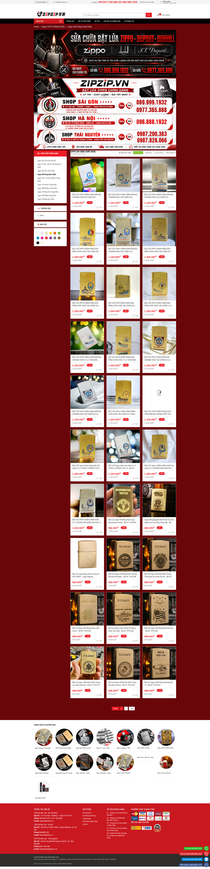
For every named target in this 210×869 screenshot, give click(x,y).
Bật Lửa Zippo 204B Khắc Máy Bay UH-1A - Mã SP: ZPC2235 (158, 683)
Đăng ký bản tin (61, 2)
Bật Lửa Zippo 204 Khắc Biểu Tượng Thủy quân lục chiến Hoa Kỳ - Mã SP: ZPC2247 (158, 575)
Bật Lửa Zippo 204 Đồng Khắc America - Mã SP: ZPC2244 (158, 629)
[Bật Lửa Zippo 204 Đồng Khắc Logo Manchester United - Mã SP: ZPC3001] (123, 500)
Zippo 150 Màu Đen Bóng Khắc (48, 192)
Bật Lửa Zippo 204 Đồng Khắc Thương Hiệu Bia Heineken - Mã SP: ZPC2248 (122, 575)
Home (36, 27)
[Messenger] (206, 864)
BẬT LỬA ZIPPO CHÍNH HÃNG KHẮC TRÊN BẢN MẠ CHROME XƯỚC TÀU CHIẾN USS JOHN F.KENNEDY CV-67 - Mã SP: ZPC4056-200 (158, 412)
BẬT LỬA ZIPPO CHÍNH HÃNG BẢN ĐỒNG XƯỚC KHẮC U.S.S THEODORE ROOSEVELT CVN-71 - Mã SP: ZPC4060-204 (122, 358)
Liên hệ (85, 824)
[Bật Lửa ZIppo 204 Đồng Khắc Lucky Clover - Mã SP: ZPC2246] (87, 609)
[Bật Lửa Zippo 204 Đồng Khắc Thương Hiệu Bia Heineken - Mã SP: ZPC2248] (123, 554)
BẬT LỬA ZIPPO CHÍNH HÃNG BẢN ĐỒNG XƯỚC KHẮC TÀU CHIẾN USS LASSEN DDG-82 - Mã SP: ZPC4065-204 (85, 304)
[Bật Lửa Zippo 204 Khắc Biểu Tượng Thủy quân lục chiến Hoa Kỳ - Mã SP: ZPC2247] (159, 554)
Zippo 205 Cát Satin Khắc (46, 170)
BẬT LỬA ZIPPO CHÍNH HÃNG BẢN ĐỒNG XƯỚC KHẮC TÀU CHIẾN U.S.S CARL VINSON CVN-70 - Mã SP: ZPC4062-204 (158, 304)
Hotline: (114, 2)
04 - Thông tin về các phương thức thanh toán (117, 829)
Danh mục (40, 21)
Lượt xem (158, 153)
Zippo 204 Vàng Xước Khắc (47, 174)
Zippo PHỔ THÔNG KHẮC (53, 27)
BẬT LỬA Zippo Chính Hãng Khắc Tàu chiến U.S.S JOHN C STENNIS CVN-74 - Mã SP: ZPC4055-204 (87, 467)
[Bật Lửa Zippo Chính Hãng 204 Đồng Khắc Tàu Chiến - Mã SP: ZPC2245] (123, 609)
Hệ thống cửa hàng (89, 815)
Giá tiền (148, 153)
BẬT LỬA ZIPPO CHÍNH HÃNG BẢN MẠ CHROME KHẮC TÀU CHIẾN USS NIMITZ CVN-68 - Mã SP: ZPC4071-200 (123, 196)
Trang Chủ (70, 21)
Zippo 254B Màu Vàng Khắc (47, 195)
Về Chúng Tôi (87, 813)
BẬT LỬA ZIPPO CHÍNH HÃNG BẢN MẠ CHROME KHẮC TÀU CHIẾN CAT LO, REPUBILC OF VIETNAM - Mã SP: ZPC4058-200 (86, 412)
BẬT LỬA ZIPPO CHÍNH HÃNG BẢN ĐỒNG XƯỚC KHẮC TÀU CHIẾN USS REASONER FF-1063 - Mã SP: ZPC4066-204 (157, 250)
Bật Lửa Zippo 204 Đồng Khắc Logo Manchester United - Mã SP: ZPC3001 (122, 521)
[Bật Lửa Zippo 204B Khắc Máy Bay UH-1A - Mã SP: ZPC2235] (159, 663)
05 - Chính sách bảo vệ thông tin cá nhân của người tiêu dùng (117, 835)
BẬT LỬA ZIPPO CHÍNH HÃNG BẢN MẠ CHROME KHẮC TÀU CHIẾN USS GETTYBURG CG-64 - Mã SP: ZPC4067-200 (122, 250)
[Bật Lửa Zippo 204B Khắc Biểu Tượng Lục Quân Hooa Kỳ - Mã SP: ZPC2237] (87, 663)
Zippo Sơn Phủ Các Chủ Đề (47, 160)
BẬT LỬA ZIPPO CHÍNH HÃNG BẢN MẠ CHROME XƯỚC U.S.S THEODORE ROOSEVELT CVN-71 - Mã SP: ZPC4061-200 (86, 358)
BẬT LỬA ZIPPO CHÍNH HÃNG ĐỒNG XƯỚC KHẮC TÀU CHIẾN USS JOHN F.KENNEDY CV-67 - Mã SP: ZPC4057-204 (122, 412)
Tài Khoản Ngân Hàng (90, 821)
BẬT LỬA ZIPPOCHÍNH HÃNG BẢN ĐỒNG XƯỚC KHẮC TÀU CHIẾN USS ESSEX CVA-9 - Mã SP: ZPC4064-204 (122, 304)
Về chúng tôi (129, 21)
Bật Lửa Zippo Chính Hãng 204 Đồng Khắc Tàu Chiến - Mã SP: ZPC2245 (122, 629)
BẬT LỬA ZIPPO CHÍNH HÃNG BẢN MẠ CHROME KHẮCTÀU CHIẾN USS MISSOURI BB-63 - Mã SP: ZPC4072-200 (86, 196)
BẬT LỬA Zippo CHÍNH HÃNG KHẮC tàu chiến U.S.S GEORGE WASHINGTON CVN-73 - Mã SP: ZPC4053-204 (159, 467)
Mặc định (137, 153)
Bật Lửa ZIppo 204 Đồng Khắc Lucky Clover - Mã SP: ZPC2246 (85, 629)
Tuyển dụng (87, 818)
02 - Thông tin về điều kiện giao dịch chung (116, 819)
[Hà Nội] (206, 848)
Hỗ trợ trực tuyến (147, 2)
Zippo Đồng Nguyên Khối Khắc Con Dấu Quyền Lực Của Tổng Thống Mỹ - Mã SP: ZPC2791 (159, 521)
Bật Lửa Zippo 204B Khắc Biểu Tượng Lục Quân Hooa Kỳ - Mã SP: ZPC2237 (86, 683)
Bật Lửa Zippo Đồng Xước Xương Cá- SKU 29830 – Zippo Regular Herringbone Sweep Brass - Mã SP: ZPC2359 (86, 575)
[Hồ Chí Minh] (206, 853)
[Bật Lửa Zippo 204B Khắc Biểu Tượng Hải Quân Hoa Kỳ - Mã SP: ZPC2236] (123, 663)
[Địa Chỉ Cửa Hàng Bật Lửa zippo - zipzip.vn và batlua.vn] (105, 114)
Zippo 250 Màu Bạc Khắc (46, 199)
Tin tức (97, 21)
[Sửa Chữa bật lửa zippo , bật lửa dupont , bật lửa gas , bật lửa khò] (105, 53)
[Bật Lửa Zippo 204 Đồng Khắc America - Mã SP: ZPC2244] (159, 609)
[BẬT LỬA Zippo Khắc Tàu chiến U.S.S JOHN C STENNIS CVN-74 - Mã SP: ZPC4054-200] (123, 446)
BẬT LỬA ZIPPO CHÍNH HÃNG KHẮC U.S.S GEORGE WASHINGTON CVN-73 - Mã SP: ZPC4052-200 (87, 521)
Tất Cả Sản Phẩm (84, 21)
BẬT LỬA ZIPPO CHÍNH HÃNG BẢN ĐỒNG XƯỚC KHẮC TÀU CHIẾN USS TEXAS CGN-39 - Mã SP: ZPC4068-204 (86, 250)
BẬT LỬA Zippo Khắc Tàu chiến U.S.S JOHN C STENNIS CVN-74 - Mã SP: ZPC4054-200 (122, 467)
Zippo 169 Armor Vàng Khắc (47, 184)
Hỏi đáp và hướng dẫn (112, 21)
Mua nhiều (170, 153)
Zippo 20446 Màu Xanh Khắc (47, 188)
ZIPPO (41, 215)
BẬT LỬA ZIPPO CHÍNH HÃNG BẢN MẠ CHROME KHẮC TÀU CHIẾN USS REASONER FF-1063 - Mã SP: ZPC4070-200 (158, 196)
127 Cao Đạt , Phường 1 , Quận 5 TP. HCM (56, 815)
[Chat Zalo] (206, 859)
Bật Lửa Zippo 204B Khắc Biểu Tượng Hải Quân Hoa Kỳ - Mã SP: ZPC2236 (122, 683)
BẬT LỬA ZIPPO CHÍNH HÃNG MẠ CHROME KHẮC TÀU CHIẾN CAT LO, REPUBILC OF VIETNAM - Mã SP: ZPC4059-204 (157, 358)
